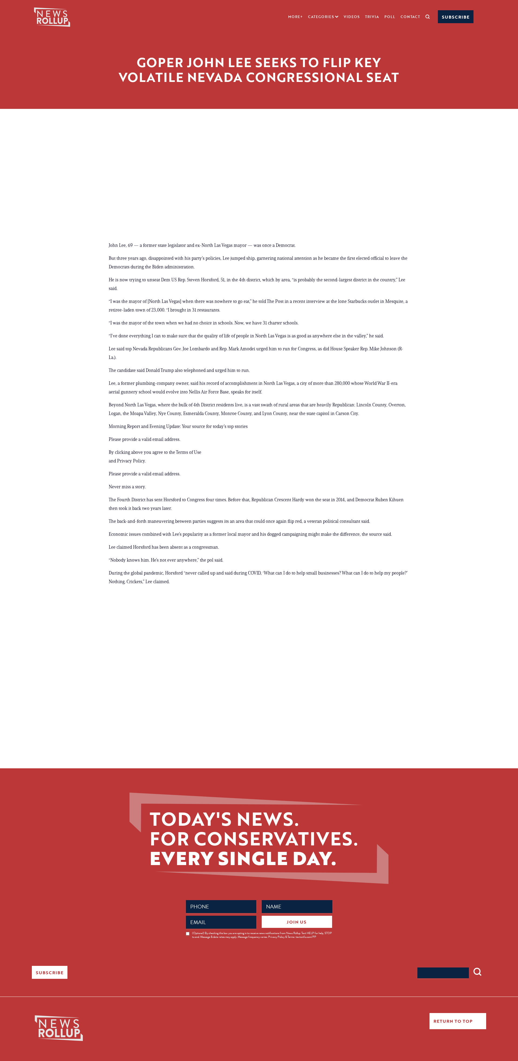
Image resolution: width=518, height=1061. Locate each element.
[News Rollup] (52, 16)
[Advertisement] (259, 187)
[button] (323, 17)
